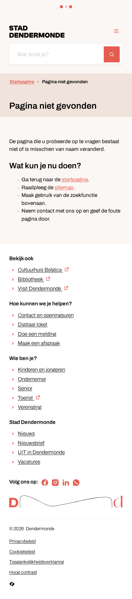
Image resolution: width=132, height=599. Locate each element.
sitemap (64, 187)
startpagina (75, 179)
